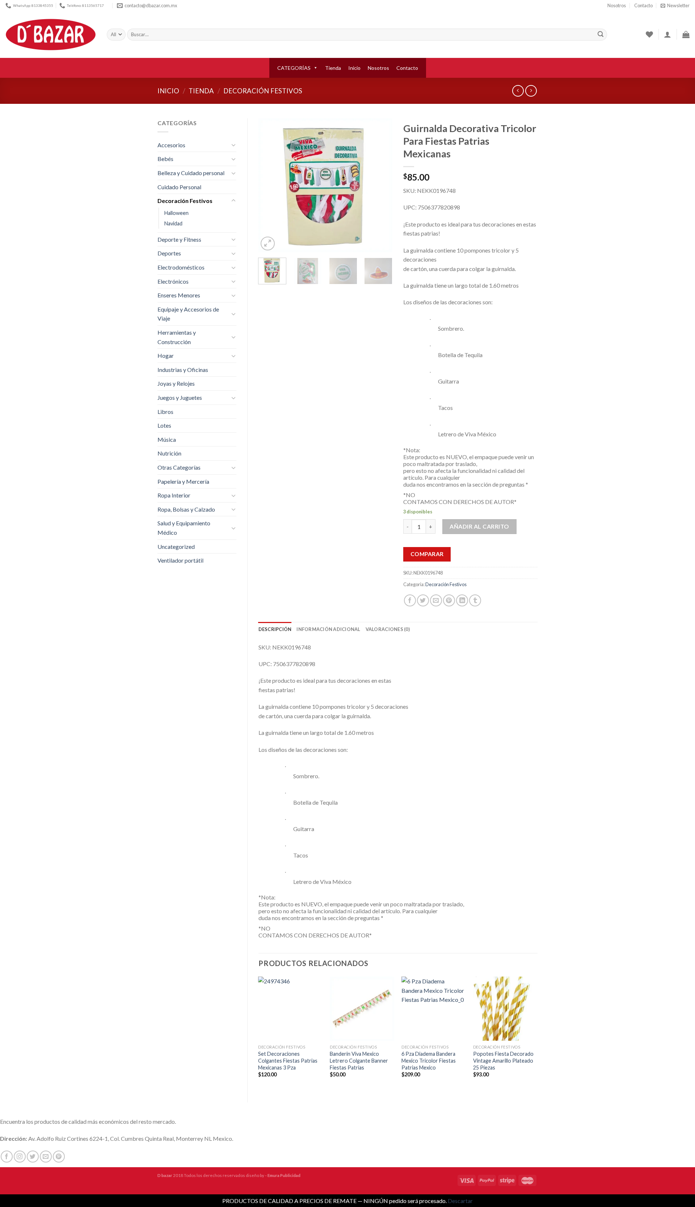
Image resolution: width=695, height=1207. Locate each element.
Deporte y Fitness (179, 239)
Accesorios (171, 144)
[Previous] (270, 185)
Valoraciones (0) (388, 629)
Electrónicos (173, 281)
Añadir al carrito (479, 526)
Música (166, 439)
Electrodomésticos (181, 267)
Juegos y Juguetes (179, 397)
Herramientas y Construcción (176, 337)
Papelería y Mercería (183, 481)
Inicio (354, 68)
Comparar (427, 554)
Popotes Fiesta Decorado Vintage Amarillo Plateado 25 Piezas (503, 1060)
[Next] (380, 185)
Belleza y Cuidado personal (190, 172)
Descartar (460, 1200)
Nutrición (169, 453)
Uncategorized (176, 546)
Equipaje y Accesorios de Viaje (188, 314)
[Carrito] (686, 34)
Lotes (164, 425)
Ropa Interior (173, 495)
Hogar (165, 355)
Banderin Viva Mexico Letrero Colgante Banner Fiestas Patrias (359, 1060)
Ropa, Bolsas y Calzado (186, 509)
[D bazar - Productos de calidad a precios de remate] (50, 35)
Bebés (165, 158)
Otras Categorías (179, 467)
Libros (165, 411)
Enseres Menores (178, 295)
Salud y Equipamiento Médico (183, 528)
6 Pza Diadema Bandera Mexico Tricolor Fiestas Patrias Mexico (428, 1060)
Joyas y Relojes (176, 383)
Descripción (275, 629)
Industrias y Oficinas (182, 369)
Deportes (169, 253)
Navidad (173, 223)
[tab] (275, 629)
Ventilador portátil (180, 560)
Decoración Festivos (262, 91)
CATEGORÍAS (294, 68)
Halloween (176, 213)
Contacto (643, 5)
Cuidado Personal (179, 186)
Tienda (333, 68)
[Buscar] (600, 35)
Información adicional (328, 629)
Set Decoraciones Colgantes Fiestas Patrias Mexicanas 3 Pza (287, 1060)
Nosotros (616, 5)
